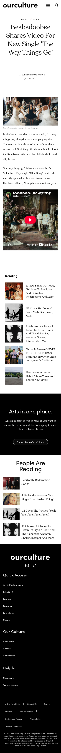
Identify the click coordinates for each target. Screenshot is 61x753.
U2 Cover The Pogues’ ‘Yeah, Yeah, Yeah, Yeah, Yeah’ (39, 312)
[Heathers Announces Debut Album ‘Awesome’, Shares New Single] (14, 376)
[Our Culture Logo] (20, 5)
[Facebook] (21, 67)
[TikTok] (34, 566)
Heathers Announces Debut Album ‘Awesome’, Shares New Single (40, 376)
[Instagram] (27, 566)
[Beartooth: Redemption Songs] (11, 483)
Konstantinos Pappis (33, 74)
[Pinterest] (28, 67)
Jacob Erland (39, 154)
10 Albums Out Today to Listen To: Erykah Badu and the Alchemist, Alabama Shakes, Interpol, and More (40, 334)
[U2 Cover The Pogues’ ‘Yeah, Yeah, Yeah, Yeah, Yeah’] (14, 312)
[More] (50, 67)
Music (24, 19)
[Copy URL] (42, 67)
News (36, 19)
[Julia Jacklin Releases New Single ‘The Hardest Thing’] (11, 499)
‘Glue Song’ (36, 173)
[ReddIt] (35, 67)
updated (17, 178)
